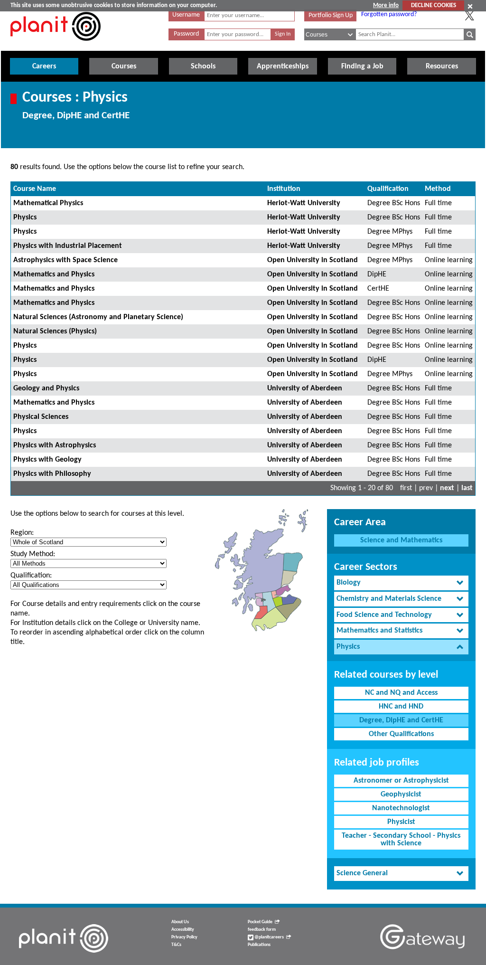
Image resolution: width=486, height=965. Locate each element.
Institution (283, 189)
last (467, 488)
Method (438, 189)
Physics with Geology (47, 460)
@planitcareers (268, 937)
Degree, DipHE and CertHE (401, 720)
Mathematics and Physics (53, 274)
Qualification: (31, 575)
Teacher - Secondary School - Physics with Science (401, 839)
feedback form (262, 929)
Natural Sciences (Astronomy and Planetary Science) (98, 317)
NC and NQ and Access (401, 693)
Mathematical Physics (48, 203)
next (447, 488)
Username (186, 15)
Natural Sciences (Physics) (55, 331)
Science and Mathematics (401, 540)
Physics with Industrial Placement (67, 246)
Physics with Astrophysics (54, 445)
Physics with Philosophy (52, 474)
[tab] (401, 583)
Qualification (388, 189)
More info (386, 5)
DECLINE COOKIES (433, 5)
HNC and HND (401, 706)
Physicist (401, 822)
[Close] (470, 6)
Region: (22, 533)
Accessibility (182, 929)
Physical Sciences (40, 417)
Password (186, 34)
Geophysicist (401, 794)
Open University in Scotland (312, 260)
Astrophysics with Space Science (65, 260)
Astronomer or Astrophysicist (401, 781)
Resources (442, 66)
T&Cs (176, 945)
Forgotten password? (389, 14)
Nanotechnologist (401, 808)
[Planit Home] (55, 46)
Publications (259, 945)
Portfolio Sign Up (330, 15)
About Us (180, 922)
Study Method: (32, 554)
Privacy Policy (184, 937)
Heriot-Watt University (303, 203)
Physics (25, 217)
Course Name (34, 189)
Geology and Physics (46, 388)
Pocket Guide (260, 922)
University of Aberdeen (304, 388)
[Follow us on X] (469, 15)
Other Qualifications (401, 734)
